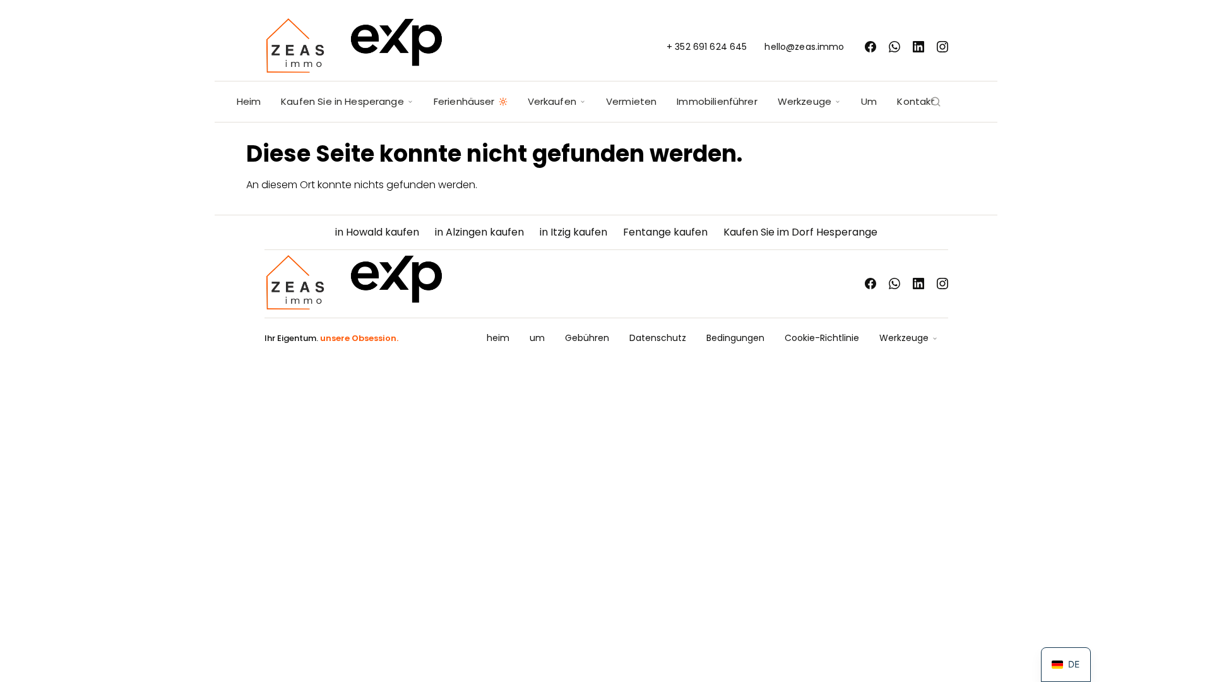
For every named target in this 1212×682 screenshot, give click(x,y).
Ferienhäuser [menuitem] (464, 101)
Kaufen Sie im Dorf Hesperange (800, 232)
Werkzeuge (904, 338)
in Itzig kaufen (573, 232)
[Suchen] (935, 101)
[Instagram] (942, 46)
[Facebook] (870, 46)
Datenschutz (657, 338)
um (537, 338)
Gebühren (587, 338)
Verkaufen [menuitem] (552, 101)
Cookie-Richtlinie (822, 338)
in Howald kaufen (377, 232)
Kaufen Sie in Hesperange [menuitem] (342, 101)
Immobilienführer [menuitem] (717, 101)
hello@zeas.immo (804, 46)
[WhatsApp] (894, 46)
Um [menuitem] (869, 101)
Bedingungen (735, 338)
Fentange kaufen (665, 232)
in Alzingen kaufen (479, 232)
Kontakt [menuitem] (916, 101)
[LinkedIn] (918, 46)
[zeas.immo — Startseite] (353, 46)
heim (498, 338)
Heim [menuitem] (249, 101)
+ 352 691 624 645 (707, 46)
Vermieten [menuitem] (631, 101)
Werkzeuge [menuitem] (804, 101)
